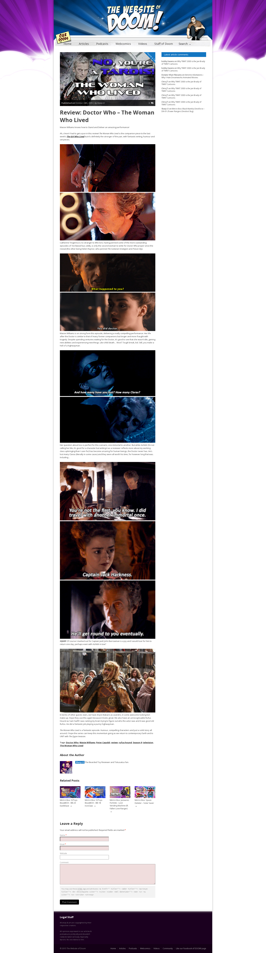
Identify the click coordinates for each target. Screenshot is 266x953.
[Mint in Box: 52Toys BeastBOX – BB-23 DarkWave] (70, 797)
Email (63, 844)
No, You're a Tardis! (151, 57)
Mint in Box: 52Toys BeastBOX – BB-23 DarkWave (68, 803)
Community (168, 948)
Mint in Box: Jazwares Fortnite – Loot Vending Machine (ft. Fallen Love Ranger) (119, 804)
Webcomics (123, 44)
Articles (84, 44)
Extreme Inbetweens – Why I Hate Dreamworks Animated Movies (182, 76)
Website (63, 853)
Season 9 (137, 742)
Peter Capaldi (103, 742)
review (114, 742)
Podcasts (102, 44)
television (148, 742)
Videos (142, 44)
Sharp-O (80, 762)
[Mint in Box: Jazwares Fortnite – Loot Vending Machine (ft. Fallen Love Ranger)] (120, 797)
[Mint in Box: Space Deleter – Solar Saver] (145, 797)
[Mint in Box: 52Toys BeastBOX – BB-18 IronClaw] (95, 797)
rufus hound (125, 742)
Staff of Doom (163, 44)
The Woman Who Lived (71, 745)
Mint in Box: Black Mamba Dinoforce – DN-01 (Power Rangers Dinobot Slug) (183, 110)
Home (67, 44)
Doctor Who (72, 742)
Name (63, 835)
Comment (64, 862)
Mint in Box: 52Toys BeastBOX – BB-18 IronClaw (93, 803)
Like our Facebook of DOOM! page (191, 948)
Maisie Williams (87, 742)
